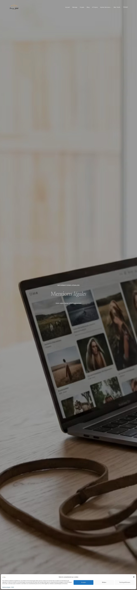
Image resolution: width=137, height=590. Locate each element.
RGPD (12, 587)
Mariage (74, 7)
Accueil (67, 7)
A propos (95, 7)
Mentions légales (6, 587)
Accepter (83, 582)
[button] (134, 577)
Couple (82, 7)
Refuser (104, 582)
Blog (88, 7)
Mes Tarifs (117, 7)
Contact (125, 7)
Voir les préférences (124, 582)
